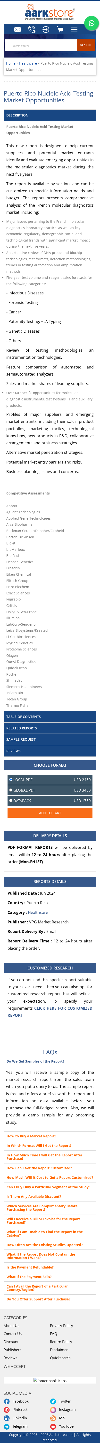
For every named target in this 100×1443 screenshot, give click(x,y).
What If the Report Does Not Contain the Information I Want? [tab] (41, 1256)
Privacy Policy (61, 1325)
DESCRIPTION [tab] (17, 115)
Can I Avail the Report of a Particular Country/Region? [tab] (37, 1288)
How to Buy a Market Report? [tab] (31, 1136)
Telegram (19, 1426)
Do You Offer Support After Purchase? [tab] (38, 1299)
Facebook (20, 1401)
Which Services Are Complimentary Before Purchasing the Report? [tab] (42, 1208)
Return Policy (61, 1341)
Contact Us (13, 1333)
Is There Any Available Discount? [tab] (34, 1196)
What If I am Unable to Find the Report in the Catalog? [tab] (45, 1234)
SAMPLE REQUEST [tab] (21, 739)
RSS (61, 1417)
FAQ (53, 1333)
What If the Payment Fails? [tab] (29, 1276)
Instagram (66, 1409)
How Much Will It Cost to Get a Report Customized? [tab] (50, 1177)
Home (11, 63)
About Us (11, 1325)
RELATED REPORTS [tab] (21, 728)
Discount (11, 1341)
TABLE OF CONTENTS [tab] (23, 716)
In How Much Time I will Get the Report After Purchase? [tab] (44, 1157)
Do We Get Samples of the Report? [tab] (35, 1061)
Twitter (64, 1401)
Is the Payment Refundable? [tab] (30, 1267)
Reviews (10, 1357)
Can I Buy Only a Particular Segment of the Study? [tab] (48, 1187)
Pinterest (19, 1409)
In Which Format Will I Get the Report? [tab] (39, 1145)
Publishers (12, 1349)
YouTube (65, 1426)
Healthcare (28, 63)
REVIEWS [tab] (13, 750)
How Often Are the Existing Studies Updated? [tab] (45, 1244)
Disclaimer (59, 1349)
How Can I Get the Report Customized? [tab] (39, 1168)
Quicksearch (60, 1357)
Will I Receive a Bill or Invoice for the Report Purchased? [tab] (43, 1221)
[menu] (46, 29)
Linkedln (19, 1417)
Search (86, 45)
